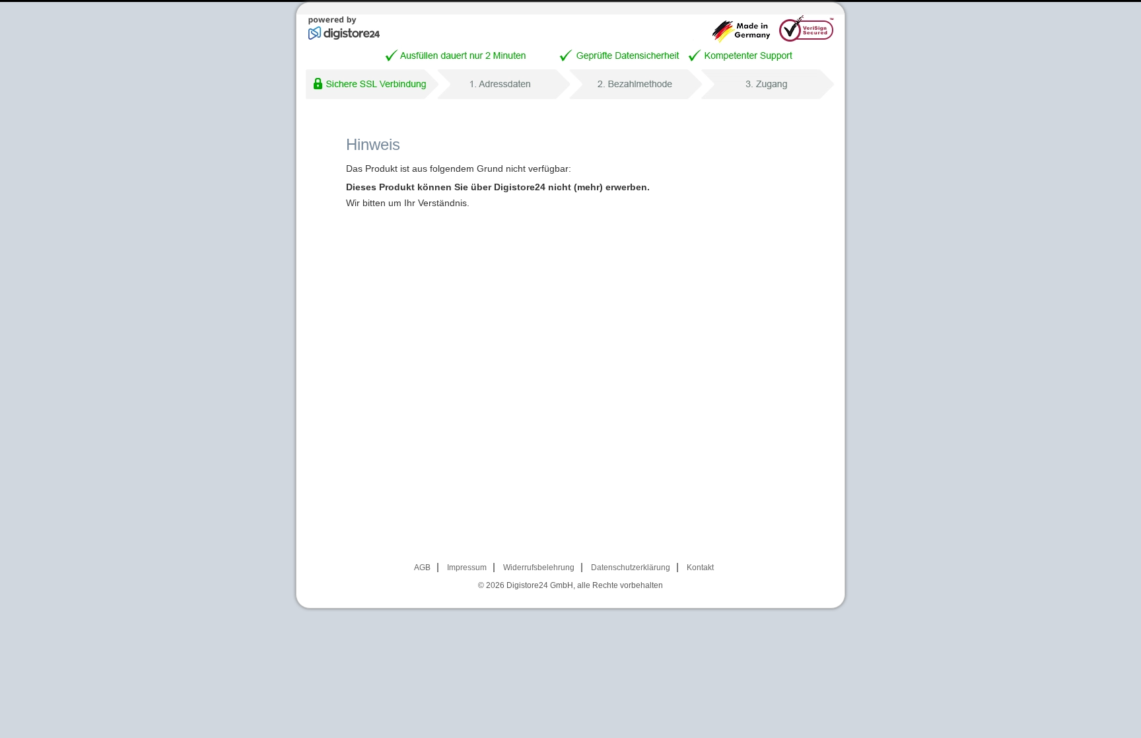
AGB (422, 567)
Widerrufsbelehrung (538, 567)
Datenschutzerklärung (630, 567)
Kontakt (700, 567)
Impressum (467, 567)
